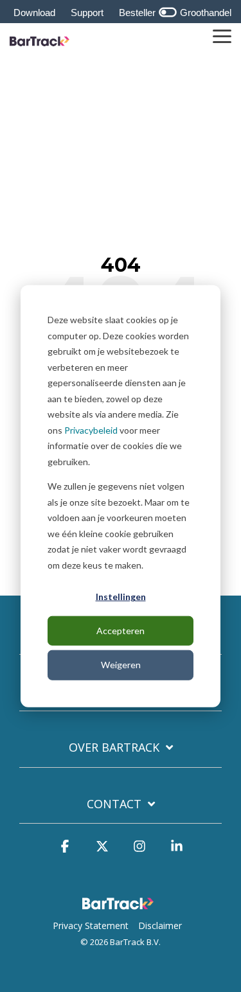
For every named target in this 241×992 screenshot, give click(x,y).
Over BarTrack (114, 747)
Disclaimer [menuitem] (160, 925)
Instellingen (121, 596)
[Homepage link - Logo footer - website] (120, 905)
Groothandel (204, 12)
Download (34, 12)
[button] (222, 35)
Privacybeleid (91, 429)
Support (87, 12)
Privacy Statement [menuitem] (91, 925)
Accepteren (120, 630)
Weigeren (121, 664)
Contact (114, 804)
